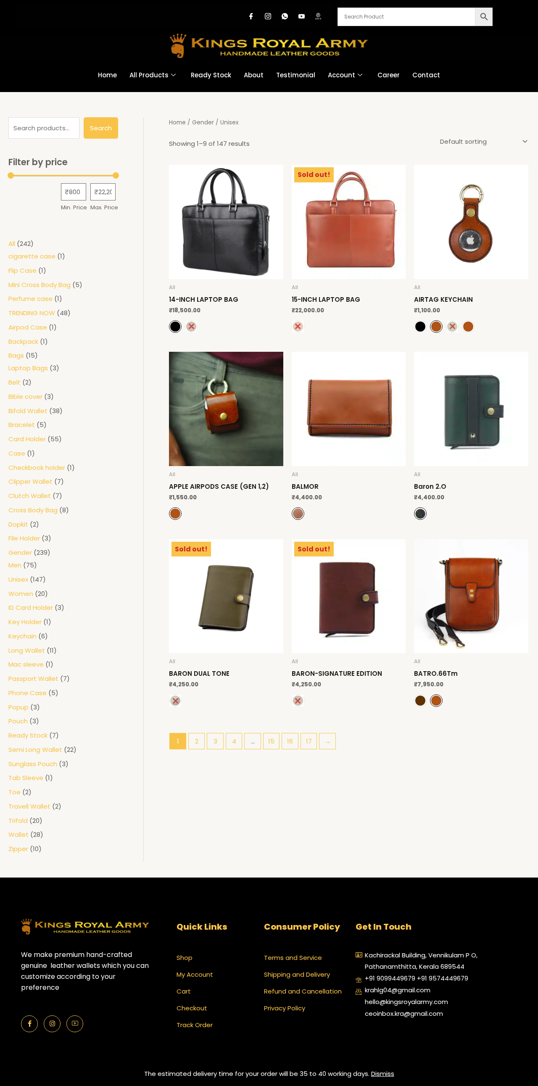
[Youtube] (301, 17)
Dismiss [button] (382, 1073)
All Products (149, 75)
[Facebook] (251, 17)
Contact (426, 75)
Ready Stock (211, 75)
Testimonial (295, 75)
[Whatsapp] (284, 17)
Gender (203, 123)
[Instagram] (267, 17)
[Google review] (318, 17)
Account (341, 75)
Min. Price (74, 207)
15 (271, 741)
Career (388, 75)
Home (107, 75)
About (254, 75)
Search (101, 128)
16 (290, 741)
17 (309, 741)
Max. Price (104, 207)
